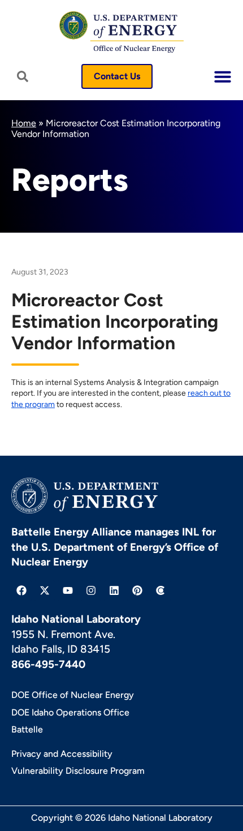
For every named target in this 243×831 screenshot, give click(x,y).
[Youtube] (68, 590)
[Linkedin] (114, 590)
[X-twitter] (44, 590)
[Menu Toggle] (223, 76)
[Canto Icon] (160, 590)
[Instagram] (91, 590)
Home (23, 123)
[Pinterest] (137, 590)
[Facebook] (21, 590)
